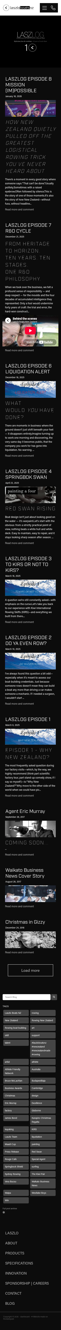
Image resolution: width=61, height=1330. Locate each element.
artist (7, 1061)
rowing (35, 1012)
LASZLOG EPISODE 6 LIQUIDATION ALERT (28, 369)
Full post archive (10, 1208)
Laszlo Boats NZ (13, 1012)
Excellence (37, 1103)
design (35, 1095)
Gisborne (36, 1110)
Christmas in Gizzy (25, 922)
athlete (35, 1061)
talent (7, 1042)
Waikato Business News (40, 1183)
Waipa (8, 1192)
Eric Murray (10, 1103)
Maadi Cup (10, 1144)
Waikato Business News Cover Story (24, 873)
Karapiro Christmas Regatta (41, 1119)
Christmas (10, 1095)
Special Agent (38, 1159)
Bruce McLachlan (13, 1080)
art (33, 1027)
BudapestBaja (38, 1080)
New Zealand (11, 1020)
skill (7, 1035)
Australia (36, 1069)
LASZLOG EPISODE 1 (27, 719)
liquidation (37, 1136)
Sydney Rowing (12, 1174)
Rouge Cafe (11, 1159)
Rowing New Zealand (42, 1020)
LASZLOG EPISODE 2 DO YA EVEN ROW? (28, 640)
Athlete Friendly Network (12, 1071)
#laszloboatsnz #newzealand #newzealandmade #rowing (41, 1048)
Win (7, 1200)
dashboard (25, 1316)
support (36, 1035)
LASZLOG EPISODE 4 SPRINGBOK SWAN (28, 474)
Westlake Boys (39, 1192)
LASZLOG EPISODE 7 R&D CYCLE (28, 228)
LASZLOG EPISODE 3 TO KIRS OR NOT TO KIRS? (28, 564)
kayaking (9, 1129)
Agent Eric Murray (25, 811)
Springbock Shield (14, 1166)
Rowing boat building (15, 1027)
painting (36, 1144)
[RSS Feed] (4, 1212)
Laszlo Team (11, 1136)
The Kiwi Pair (38, 1174)
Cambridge (37, 1088)
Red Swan (37, 1151)
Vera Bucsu (10, 1181)
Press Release (12, 1151)
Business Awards (13, 1088)
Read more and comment (19, 209)
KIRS (34, 1129)
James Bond (11, 1117)
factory (8, 1110)
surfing (35, 1166)
